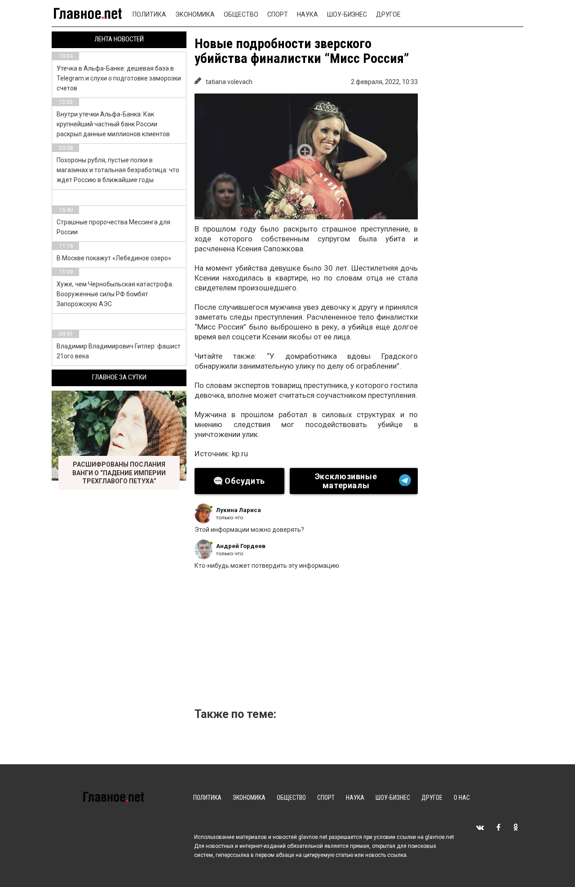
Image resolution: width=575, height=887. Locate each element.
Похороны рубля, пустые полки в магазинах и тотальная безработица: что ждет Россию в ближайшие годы (118, 169)
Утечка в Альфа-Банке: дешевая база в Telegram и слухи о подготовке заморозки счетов (119, 78)
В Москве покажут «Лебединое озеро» (114, 258)
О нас (462, 797)
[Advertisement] (345, 641)
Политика (149, 14)
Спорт (277, 14)
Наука (307, 14)
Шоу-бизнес (347, 14)
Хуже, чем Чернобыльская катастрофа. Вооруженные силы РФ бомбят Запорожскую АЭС (115, 294)
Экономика (195, 14)
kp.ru (240, 453)
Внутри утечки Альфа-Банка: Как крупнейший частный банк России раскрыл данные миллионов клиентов (113, 124)
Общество (241, 14)
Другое (388, 14)
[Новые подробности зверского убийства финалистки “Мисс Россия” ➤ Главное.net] (306, 156)
